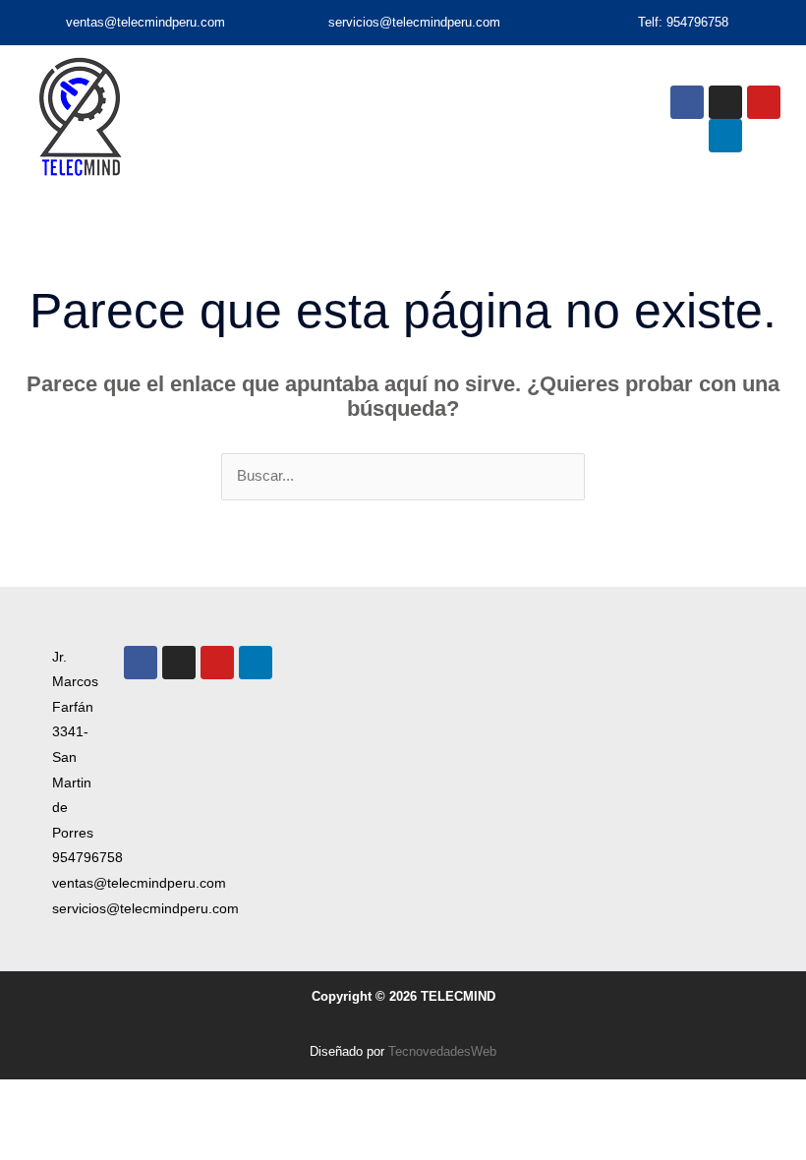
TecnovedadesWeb (442, 1051)
